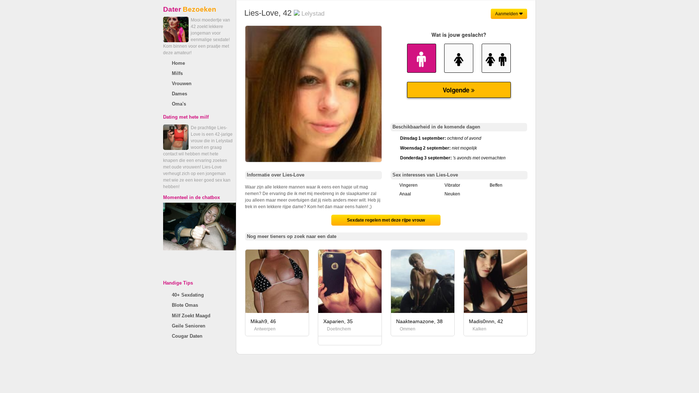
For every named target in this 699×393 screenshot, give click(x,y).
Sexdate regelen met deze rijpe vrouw (386, 220)
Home (178, 63)
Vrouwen (181, 83)
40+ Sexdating (188, 295)
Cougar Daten (187, 336)
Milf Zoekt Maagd (191, 315)
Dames (179, 93)
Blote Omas (185, 305)
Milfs (177, 73)
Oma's (179, 104)
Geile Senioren (188, 326)
